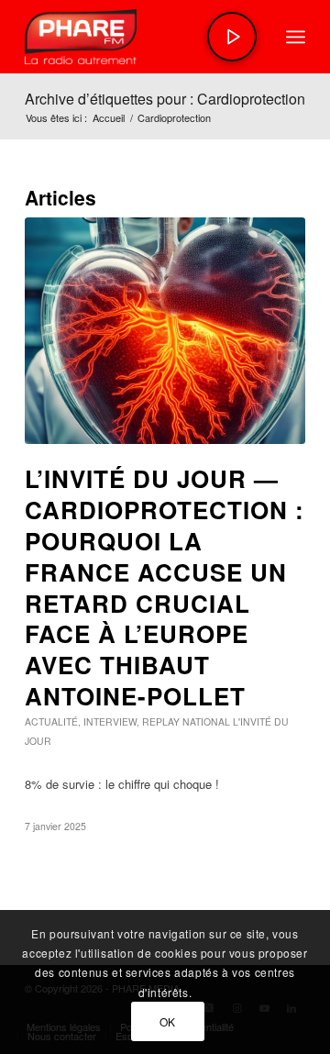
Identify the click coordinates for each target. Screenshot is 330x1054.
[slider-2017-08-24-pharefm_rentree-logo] (137, 36)
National (206, 721)
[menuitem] (295, 37)
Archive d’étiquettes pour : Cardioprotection (165, 98)
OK (168, 1021)
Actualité (51, 721)
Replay (161, 721)
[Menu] (295, 37)
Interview (110, 721)
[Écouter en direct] (232, 37)
